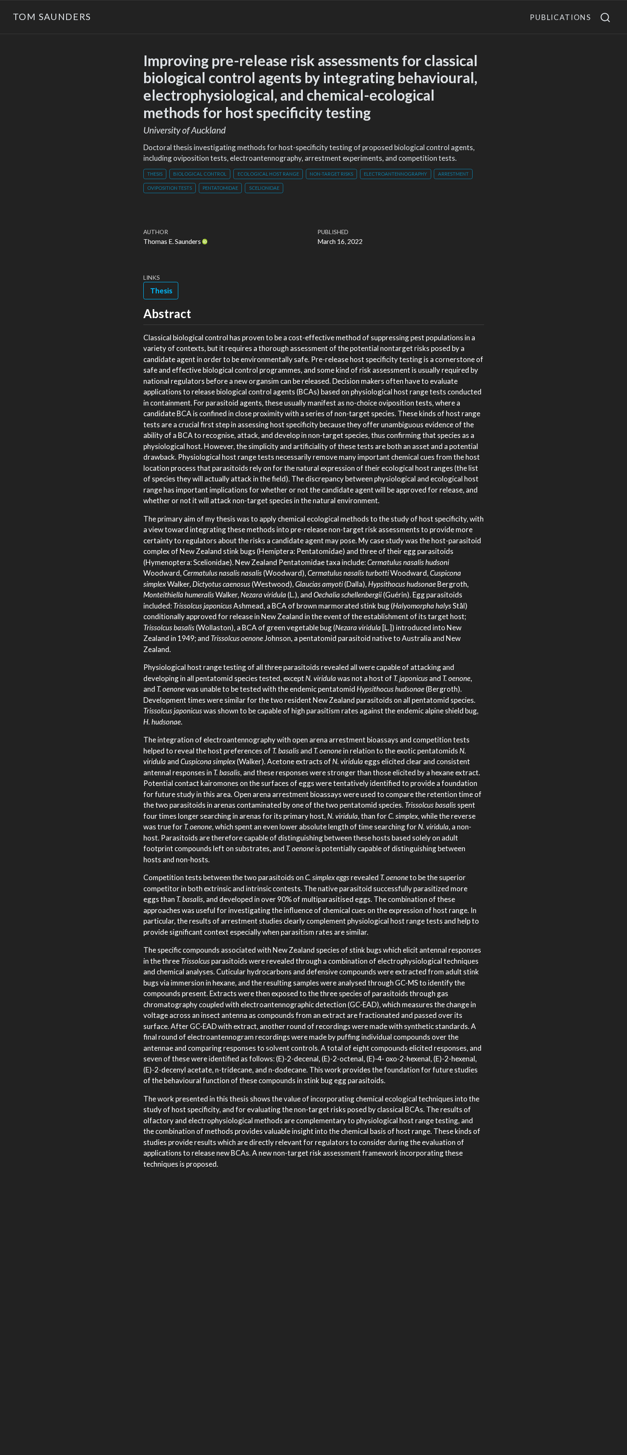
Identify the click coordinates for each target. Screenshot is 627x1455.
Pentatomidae (220, 188)
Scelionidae (264, 188)
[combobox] (605, 17)
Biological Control (199, 174)
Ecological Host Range (268, 174)
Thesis (155, 174)
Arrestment (453, 174)
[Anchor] (199, 313)
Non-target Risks (331, 174)
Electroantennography (395, 174)
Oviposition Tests (169, 188)
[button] (161, 290)
